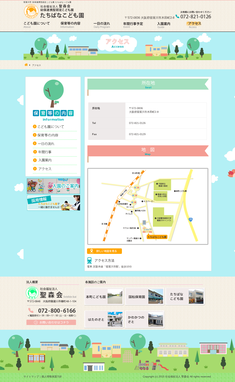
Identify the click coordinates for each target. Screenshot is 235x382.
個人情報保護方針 (51, 376)
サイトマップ (31, 376)
